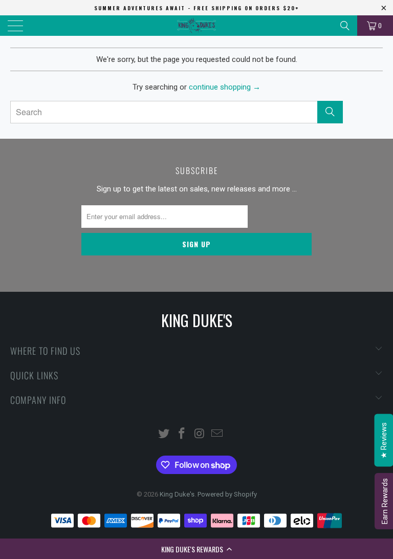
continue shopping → (224, 87)
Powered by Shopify (227, 494)
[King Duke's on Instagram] (200, 434)
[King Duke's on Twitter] (164, 434)
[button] (196, 549)
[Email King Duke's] (217, 434)
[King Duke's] (196, 25)
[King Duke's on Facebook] (182, 434)
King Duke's (177, 494)
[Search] (345, 25)
